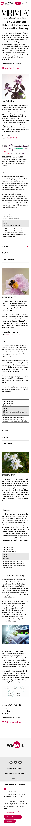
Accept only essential (13, 817)
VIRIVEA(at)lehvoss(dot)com (11, 722)
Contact (18, 3)
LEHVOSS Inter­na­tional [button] (14, 768)
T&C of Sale (15, 779)
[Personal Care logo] (7, 3)
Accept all (9, 821)
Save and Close (11, 812)
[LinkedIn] (11, 762)
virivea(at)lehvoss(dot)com (10, 68)
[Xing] (15, 762)
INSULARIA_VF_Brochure (13, 334)
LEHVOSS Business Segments (14, 773)
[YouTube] (20, 762)
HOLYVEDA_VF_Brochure (13, 138)
